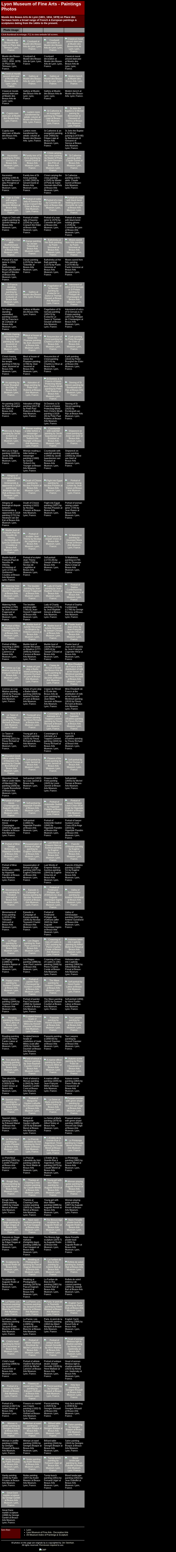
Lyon (28, 1530)
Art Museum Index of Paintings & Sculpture (47, 1535)
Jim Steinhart (68, 1543)
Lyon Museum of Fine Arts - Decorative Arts (47, 1532)
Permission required (48, 1545)
